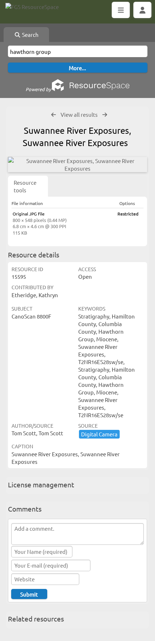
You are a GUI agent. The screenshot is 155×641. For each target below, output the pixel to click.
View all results (79, 114)
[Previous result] (53, 114)
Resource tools (25, 186)
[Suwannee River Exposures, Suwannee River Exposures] (77, 164)
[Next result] (104, 114)
